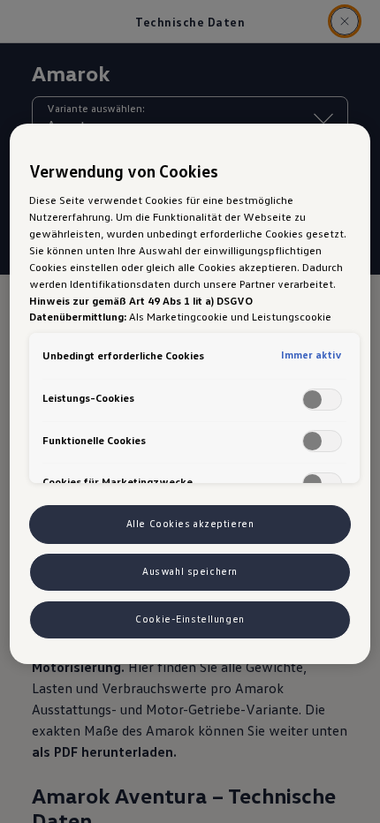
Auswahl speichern (190, 571)
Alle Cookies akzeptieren (190, 523)
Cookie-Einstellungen (189, 619)
